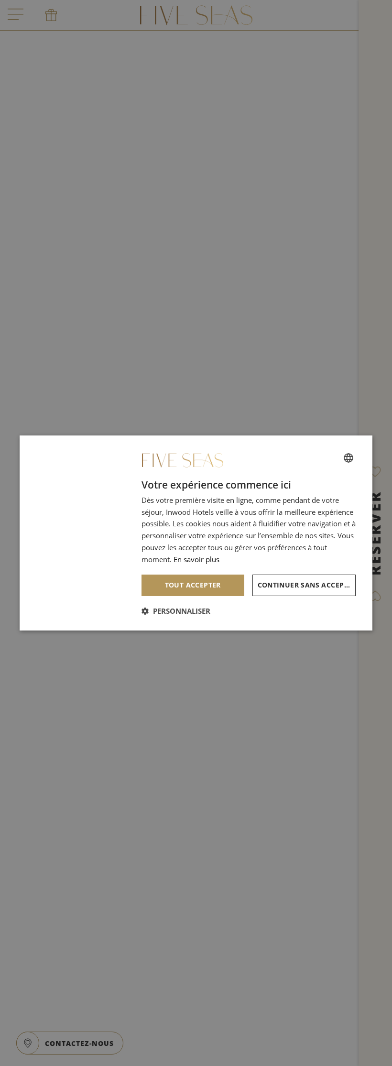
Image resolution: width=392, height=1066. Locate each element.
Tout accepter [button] (193, 584)
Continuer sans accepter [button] (307, 584)
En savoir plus (196, 559)
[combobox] (348, 457)
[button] (176, 611)
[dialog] (196, 533)
